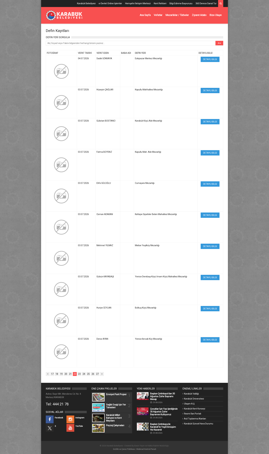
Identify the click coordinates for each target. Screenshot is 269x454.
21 (70, 374)
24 (84, 374)
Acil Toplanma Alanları (195, 418)
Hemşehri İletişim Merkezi (138, 3)
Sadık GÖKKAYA (104, 58)
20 (66, 374)
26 (93, 374)
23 (79, 374)
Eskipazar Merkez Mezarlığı (148, 58)
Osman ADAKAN (105, 214)
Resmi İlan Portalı (192, 413)
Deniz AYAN (102, 339)
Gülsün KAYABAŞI (105, 276)
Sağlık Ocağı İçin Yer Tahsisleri (116, 406)
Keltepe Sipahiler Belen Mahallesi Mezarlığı (156, 214)
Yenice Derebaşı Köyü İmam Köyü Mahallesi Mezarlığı (161, 276)
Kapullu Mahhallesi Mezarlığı (149, 89)
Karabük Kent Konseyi (194, 408)
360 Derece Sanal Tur (206, 3)
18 (57, 374)
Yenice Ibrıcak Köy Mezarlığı (148, 339)
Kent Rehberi (160, 3)
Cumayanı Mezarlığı (144, 183)
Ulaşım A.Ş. (189, 403)
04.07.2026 (83, 58)
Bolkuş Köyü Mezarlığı (145, 307)
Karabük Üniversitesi (194, 398)
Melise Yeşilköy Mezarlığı (147, 245)
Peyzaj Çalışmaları (115, 425)
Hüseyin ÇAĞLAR (105, 89)
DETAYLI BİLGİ (210, 59)
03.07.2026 (83, 89)
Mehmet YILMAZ (105, 245)
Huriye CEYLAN (104, 307)
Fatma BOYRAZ (104, 152)
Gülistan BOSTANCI (106, 120)
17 (52, 374)
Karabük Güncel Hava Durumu (198, 423)
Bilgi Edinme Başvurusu (181, 3)
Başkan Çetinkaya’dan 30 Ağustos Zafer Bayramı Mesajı (162, 396)
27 (97, 374)
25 (88, 374)
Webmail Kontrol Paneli (146, 449)
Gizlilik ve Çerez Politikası (124, 449)
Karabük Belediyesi (86, 3)
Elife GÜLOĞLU (104, 183)
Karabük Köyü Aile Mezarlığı (148, 120)
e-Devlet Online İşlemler (110, 3)
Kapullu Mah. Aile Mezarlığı (148, 152)
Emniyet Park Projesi (116, 394)
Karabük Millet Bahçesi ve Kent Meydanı (114, 418)
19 (61, 374)
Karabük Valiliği (191, 393)
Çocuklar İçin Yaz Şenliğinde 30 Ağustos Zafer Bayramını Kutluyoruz (164, 412)
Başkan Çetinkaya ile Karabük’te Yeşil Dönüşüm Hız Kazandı (163, 427)
